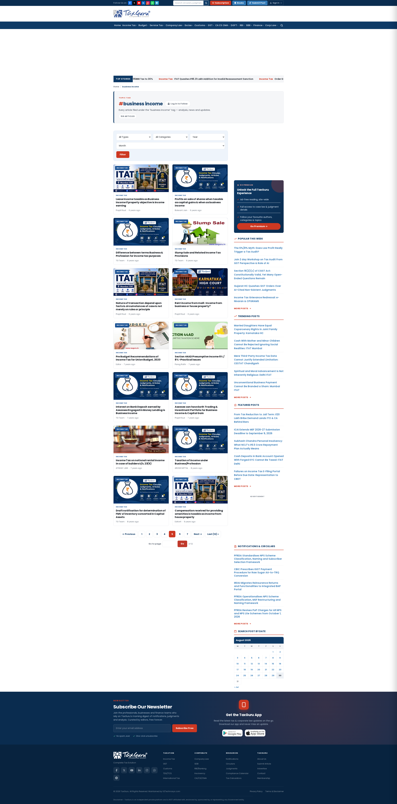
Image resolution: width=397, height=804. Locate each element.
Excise (188, 25)
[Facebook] (130, 3)
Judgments (231, 768)
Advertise (262, 768)
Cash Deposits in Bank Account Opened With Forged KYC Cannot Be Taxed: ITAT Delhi (259, 460)
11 (244, 663)
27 (259, 675)
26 (251, 675)
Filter (123, 154)
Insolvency (199, 773)
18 (245, 669)
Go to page (155, 543)
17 (238, 669)
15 (273, 663)
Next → (198, 534)
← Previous (128, 534)
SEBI (248, 25)
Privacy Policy (256, 791)
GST (210, 25)
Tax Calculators (233, 778)
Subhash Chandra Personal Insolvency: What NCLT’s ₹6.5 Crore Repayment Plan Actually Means (258, 444)
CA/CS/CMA (200, 778)
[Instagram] (148, 3)
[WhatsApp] (152, 3)
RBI (241, 25)
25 (244, 675)
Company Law (174, 25)
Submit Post (258, 3)
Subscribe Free (185, 728)
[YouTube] (139, 3)
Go (182, 543)
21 (266, 669)
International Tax (171, 778)
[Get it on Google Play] (232, 733)
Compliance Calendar (237, 773)
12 (252, 663)
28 (266, 675)
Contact (261, 773)
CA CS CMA (221, 25)
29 (273, 675)
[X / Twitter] (134, 3)
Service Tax (156, 25)
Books (240, 3)
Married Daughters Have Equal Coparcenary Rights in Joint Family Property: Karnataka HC (255, 329)
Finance (258, 25)
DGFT (234, 25)
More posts (241, 308)
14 (266, 663)
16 (280, 663)
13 (259, 663)
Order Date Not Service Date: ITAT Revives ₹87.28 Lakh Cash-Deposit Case (277, 79)
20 (258, 669)
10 (237, 663)
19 (252, 669)
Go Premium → (259, 226)
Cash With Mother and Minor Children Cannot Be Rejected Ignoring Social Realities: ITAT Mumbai (257, 344)
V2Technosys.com (171, 791)
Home (117, 25)
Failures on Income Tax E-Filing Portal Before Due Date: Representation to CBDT (257, 475)
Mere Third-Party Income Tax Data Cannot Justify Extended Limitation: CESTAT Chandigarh (256, 359)
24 (237, 675)
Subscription (222, 3)
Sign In (276, 2)
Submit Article (264, 763)
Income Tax (129, 25)
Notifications (232, 758)
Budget (142, 25)
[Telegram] (157, 3)
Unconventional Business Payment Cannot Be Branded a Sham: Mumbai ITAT (257, 386)
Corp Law (270, 25)
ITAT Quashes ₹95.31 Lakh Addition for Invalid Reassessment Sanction (174, 79)
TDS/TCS (167, 773)
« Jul (236, 687)
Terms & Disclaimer (274, 791)
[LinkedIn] (143, 3)
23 (280, 669)
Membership (263, 778)
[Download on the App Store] (255, 733)
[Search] (206, 3)
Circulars (230, 763)
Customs (199, 25)
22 (273, 669)
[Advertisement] (198, 52)
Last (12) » (213, 534)
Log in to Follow (179, 103)
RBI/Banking (200, 768)
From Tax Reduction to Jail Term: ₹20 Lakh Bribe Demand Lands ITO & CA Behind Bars (257, 418)
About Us (261, 758)
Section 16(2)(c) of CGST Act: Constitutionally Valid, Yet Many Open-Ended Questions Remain (258, 274)
